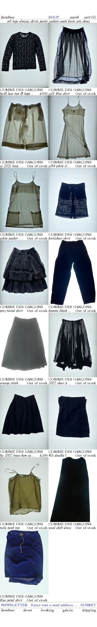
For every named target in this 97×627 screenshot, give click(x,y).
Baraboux (8, 17)
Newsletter (14, 605)
